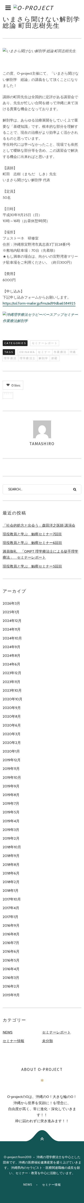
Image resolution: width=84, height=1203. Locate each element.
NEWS (8, 1032)
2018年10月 (12, 847)
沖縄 (73, 352)
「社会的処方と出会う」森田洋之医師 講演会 (39, 525)
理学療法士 (28, 358)
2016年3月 (11, 978)
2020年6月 (12, 725)
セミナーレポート (45, 343)
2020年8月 (12, 716)
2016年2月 (11, 986)
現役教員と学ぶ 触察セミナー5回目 (32, 566)
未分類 (47, 1041)
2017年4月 (11, 908)
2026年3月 (11, 603)
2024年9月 (11, 647)
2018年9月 (11, 856)
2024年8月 (11, 655)
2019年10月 (12, 777)
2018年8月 (11, 864)
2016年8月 (11, 934)
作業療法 (60, 352)
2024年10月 (12, 638)
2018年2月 (11, 882)
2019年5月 (11, 812)
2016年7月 (11, 943)
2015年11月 (11, 995)
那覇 (54, 358)
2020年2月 (12, 743)
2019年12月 (12, 760)
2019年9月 (11, 786)
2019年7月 (11, 803)
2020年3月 (12, 734)
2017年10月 (12, 899)
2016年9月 (11, 925)
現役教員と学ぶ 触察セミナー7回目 (32, 534)
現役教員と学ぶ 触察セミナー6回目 (32, 543)
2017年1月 (10, 917)
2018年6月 (11, 873)
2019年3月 (11, 830)
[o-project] (42, 8)
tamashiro (42, 443)
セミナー (44, 352)
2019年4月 (11, 821)
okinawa (27, 352)
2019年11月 (11, 769)
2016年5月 (11, 960)
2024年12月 (12, 621)
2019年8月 (11, 795)
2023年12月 (12, 673)
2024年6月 (11, 664)
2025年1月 (11, 612)
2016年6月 (11, 951)
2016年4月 (11, 969)
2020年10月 (12, 699)
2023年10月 (12, 690)
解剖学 (43, 358)
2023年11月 (11, 682)
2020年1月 (11, 751)
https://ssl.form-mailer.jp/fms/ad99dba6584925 (39, 303)
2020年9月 (12, 708)
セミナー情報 (13, 1041)
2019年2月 (11, 838)
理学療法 (10, 358)
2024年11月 (12, 629)
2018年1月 (11, 890)
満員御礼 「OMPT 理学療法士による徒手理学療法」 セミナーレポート (40, 554)
